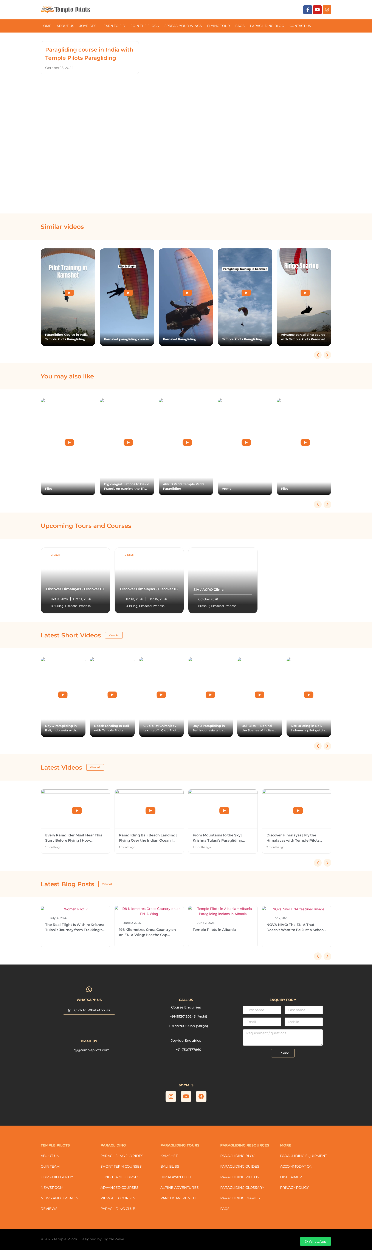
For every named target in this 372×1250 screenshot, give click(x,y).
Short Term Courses (121, 1166)
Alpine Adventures (179, 1188)
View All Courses (118, 1198)
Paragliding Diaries (240, 1198)
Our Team (50, 1166)
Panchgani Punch (178, 1198)
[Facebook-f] (307, 9)
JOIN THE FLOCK (145, 26)
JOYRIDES (87, 26)
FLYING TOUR (218, 26)
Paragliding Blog (237, 1156)
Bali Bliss (169, 1166)
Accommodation (296, 1166)
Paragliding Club (118, 1209)
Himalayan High (175, 1177)
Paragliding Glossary (242, 1188)
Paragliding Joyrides (122, 1156)
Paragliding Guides (239, 1166)
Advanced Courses (119, 1188)
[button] (327, 355)
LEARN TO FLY (114, 26)
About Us (65, 26)
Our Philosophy (57, 1177)
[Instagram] (327, 9)
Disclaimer (291, 1177)
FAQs (240, 26)
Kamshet (169, 1156)
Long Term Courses (120, 1177)
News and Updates (59, 1198)
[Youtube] (317, 9)
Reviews (49, 1209)
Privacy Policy (294, 1188)
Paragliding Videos (239, 1177)
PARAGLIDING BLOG (267, 26)
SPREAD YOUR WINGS (183, 26)
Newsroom (52, 1188)
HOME (46, 26)
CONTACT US (300, 26)
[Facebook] (201, 1096)
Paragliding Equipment (303, 1156)
